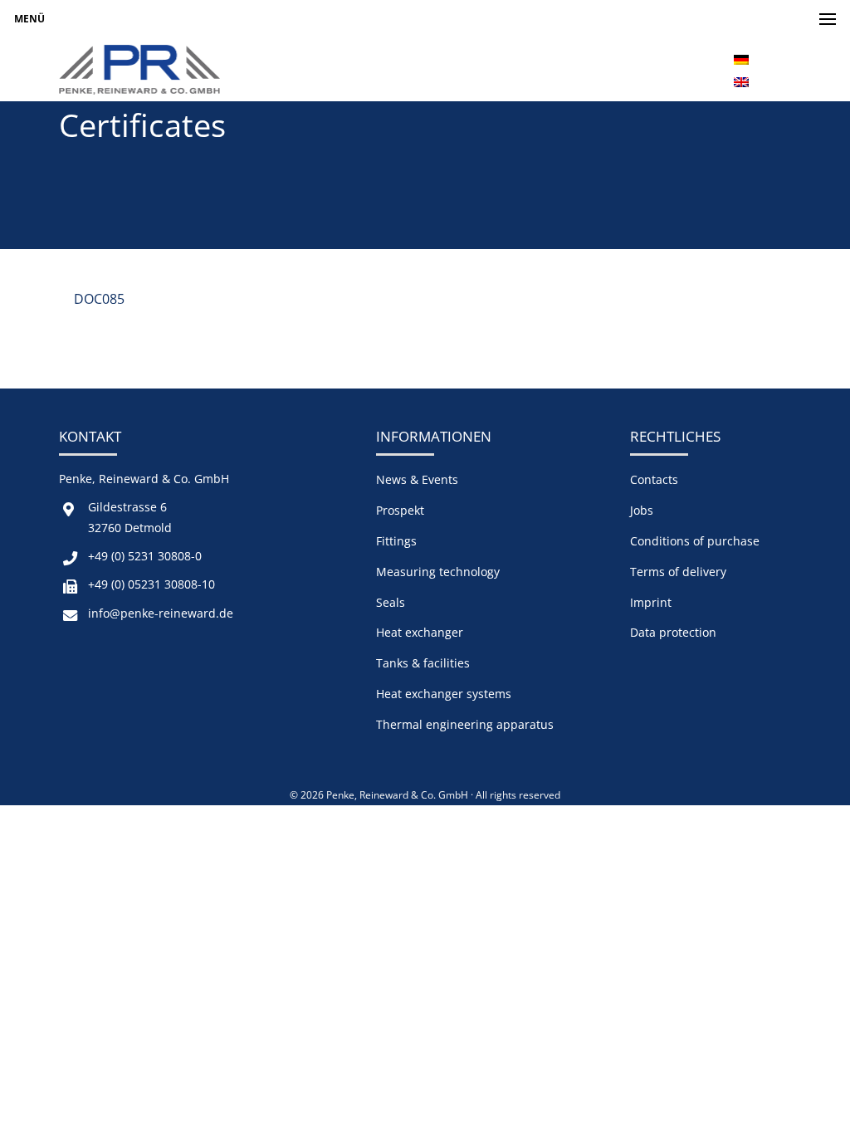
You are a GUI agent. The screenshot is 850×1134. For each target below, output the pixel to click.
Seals (390, 602)
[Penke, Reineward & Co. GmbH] (139, 69)
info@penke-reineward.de (160, 613)
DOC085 (99, 299)
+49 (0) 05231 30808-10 (151, 584)
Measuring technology (438, 571)
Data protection (673, 632)
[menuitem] (741, 58)
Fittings (396, 541)
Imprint (651, 602)
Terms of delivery (678, 571)
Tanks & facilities (423, 663)
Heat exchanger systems (443, 693)
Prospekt (400, 510)
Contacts (654, 479)
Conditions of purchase (695, 541)
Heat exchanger (419, 632)
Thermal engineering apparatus (465, 724)
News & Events (417, 479)
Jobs (641, 510)
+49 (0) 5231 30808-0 (145, 556)
